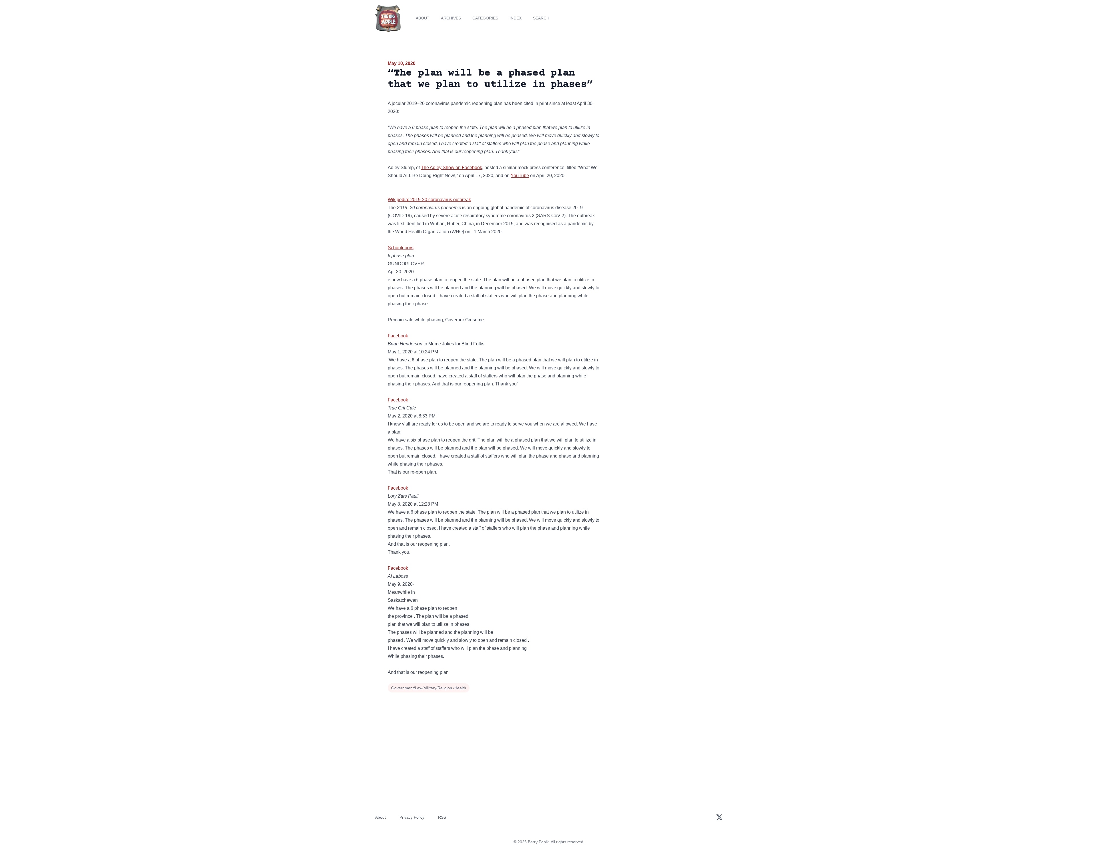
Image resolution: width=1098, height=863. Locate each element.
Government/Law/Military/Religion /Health (428, 688)
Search (541, 18)
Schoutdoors (400, 247)
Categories (485, 18)
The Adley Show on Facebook (451, 167)
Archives (451, 18)
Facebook (398, 335)
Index (516, 18)
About (422, 18)
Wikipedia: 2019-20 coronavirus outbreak (429, 199)
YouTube (520, 175)
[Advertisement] (658, 104)
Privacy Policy (411, 817)
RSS (442, 817)
